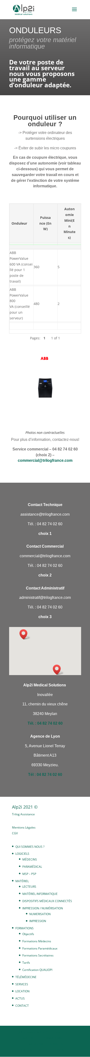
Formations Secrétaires (38, 955)
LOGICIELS (22, 854)
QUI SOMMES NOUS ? (29, 847)
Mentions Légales (24, 827)
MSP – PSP (29, 874)
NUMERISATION (40, 914)
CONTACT (22, 1006)
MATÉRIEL (22, 881)
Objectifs (28, 934)
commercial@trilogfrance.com (45, 460)
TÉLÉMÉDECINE (25, 977)
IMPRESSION (37, 921)
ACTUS (20, 998)
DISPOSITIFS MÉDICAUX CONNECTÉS (47, 901)
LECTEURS (29, 887)
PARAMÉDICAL (32, 867)
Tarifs (26, 963)
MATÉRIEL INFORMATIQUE (40, 894)
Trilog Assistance (23, 814)
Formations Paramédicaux (39, 948)
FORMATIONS (24, 928)
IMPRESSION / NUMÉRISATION (42, 908)
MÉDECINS (29, 859)
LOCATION (22, 991)
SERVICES (21, 984)
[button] (58, 670)
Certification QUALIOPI (37, 970)
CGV (15, 833)
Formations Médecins (36, 941)
